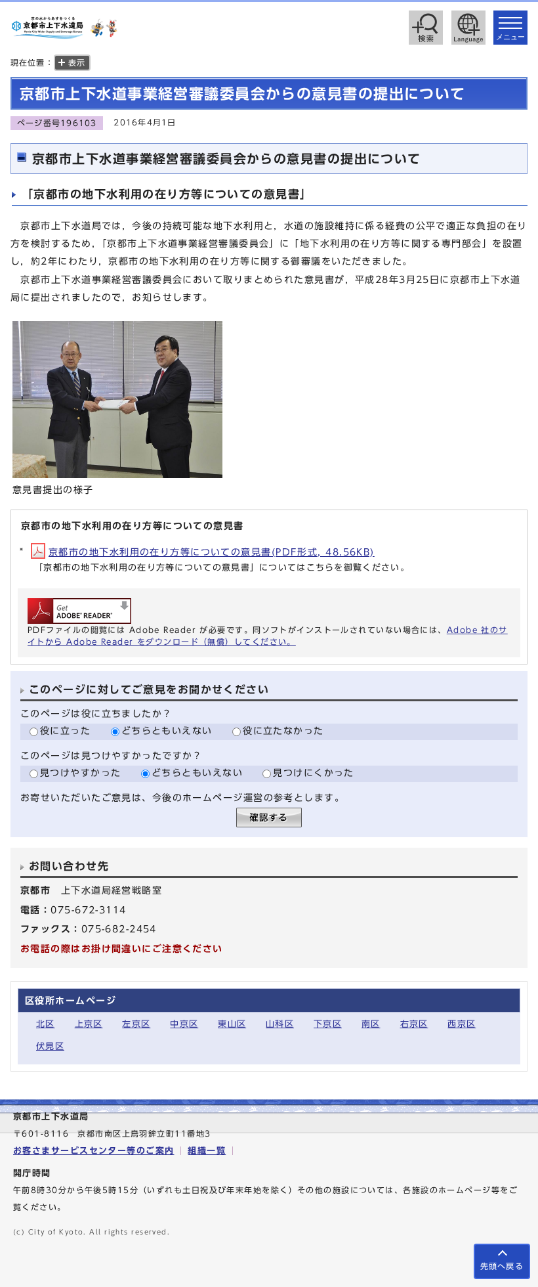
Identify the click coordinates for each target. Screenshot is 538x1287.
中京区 (184, 1024)
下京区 (328, 1024)
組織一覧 (207, 1150)
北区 (45, 1024)
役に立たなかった (283, 730)
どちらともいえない (167, 730)
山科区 (280, 1024)
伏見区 (50, 1046)
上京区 (89, 1024)
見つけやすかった (80, 772)
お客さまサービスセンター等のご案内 (93, 1150)
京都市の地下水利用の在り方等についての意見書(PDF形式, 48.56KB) (212, 552)
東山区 (232, 1024)
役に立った (65, 730)
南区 (371, 1024)
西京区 (461, 1024)
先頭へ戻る (502, 1266)
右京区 (414, 1024)
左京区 (136, 1024)
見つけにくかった (313, 772)
